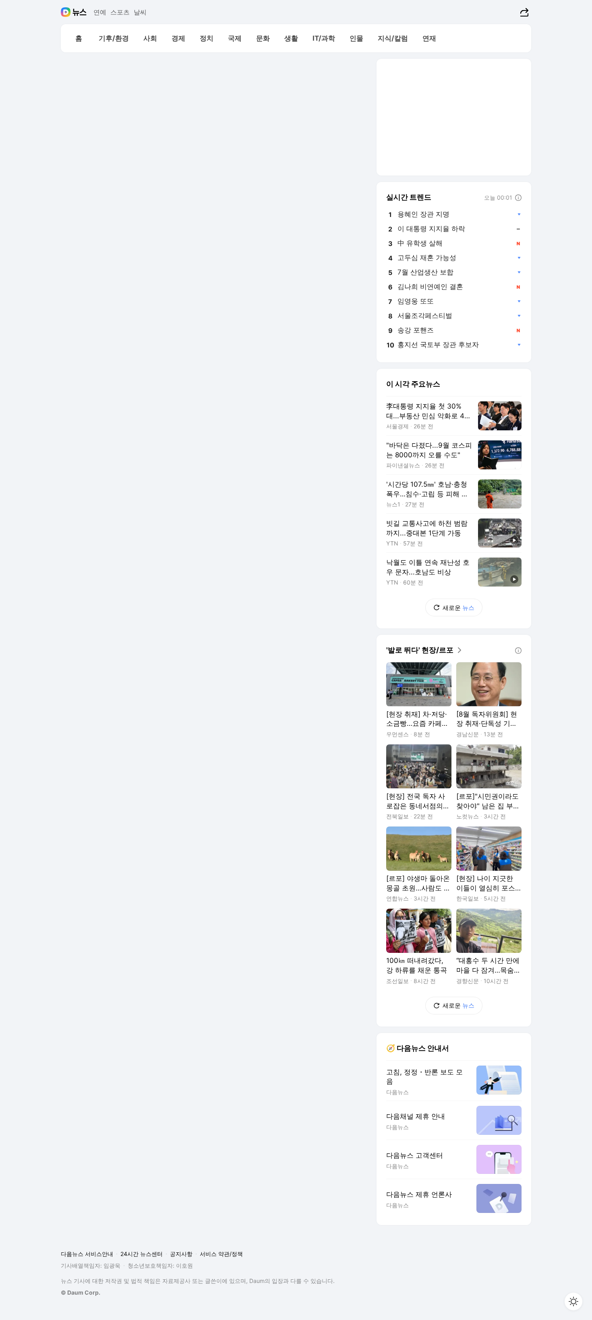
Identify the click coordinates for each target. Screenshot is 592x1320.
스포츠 (120, 12)
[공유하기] (523, 12)
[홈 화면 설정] (573, 1301)
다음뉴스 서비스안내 (87, 1253)
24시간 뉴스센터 (141, 1253)
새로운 (458, 607)
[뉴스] (79, 12)
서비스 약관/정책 (221, 1253)
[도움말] (518, 198)
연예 (99, 12)
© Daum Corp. (80, 1292)
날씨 (140, 12)
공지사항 (181, 1253)
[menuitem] (78, 38)
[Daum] (66, 12)
